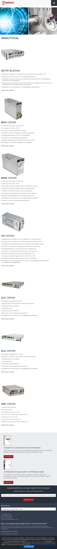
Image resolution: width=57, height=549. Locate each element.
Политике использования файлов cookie (42, 544)
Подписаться (28, 500)
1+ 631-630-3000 (8, 516)
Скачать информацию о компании (9, 534)
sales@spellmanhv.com (12, 519)
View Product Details (7, 90)
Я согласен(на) (28, 546)
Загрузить (8, 456)
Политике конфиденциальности (35, 541)
